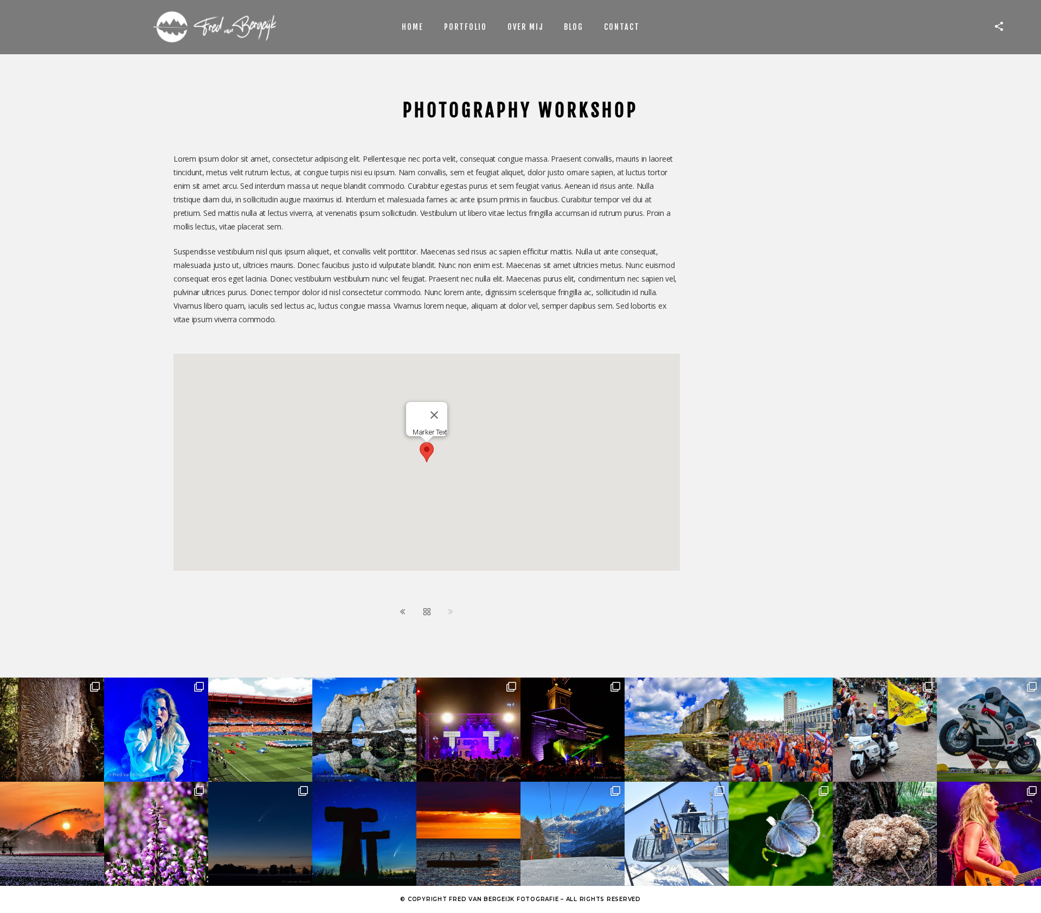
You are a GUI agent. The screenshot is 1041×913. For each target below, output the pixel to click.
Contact (622, 26)
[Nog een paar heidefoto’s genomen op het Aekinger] (156, 834)
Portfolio (465, 26)
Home (412, 26)
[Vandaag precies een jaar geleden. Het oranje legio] (781, 730)
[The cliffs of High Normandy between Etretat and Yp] (677, 730)
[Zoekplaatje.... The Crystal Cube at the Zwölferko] (677, 834)
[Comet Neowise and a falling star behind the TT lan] (364, 834)
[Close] (434, 415)
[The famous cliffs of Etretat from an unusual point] (364, 730)
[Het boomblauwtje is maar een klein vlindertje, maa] (781, 834)
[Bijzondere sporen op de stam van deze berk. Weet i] (52, 730)
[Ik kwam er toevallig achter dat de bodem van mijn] (885, 834)
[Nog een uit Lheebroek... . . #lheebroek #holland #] (52, 834)
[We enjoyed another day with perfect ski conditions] (572, 834)
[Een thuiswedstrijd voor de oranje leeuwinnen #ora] (260, 730)
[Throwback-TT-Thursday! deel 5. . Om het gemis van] (885, 730)
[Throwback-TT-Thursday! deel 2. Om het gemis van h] (572, 730)
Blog (573, 26)
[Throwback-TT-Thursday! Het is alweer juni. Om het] (989, 730)
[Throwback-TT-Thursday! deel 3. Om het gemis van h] (989, 834)
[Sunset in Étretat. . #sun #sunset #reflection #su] (468, 834)
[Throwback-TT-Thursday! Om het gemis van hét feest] (468, 730)
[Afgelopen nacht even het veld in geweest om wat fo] (260, 834)
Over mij (525, 26)
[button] (427, 452)
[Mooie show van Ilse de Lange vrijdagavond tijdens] (156, 730)
